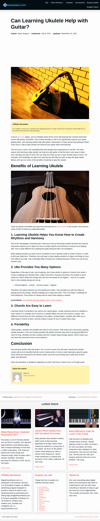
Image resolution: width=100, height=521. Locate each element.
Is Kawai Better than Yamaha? (86, 397)
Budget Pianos (44, 489)
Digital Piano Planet (11, 517)
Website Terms (84, 517)
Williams (42, 508)
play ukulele (61, 227)
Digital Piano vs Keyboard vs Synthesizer (27, 397)
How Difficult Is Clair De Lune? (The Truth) (81, 432)
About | (92, 517)
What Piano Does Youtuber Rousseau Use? (15, 433)
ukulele (22, 137)
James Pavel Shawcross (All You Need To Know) (48, 432)
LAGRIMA (42, 498)
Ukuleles (42, 506)
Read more (5, 468)
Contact (96, 517)
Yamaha (42, 510)
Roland (41, 503)
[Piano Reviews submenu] (63, 2)
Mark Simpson (29, 376)
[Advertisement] (50, 51)
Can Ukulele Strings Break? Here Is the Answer (42, 300)
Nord (40, 499)
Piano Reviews (56, 3)
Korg (40, 496)
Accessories (43, 487)
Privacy (77, 517)
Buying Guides (44, 491)
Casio (41, 492)
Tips (40, 505)
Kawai (41, 494)
